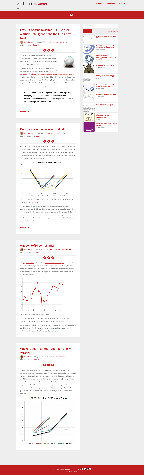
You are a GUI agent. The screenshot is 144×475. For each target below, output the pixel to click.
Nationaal (50, 250)
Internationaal (60, 133)
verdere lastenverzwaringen (54, 263)
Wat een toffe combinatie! (37, 245)
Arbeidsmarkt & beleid (63, 250)
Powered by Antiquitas (72, 471)
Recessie (50, 133)
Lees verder (24, 111)
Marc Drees (28, 42)
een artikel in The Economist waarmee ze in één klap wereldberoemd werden (46, 74)
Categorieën (99, 3)
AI (66, 42)
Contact (122, 3)
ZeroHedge (34, 202)
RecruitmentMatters (58, 469)
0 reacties (36, 45)
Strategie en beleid (57, 42)
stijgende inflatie (28, 263)
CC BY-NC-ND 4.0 (76, 469)
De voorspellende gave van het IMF (42, 129)
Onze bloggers (111, 3)
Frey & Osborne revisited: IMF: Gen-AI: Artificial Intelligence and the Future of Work (45, 34)
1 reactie (36, 252)
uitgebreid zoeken (113, 31)
